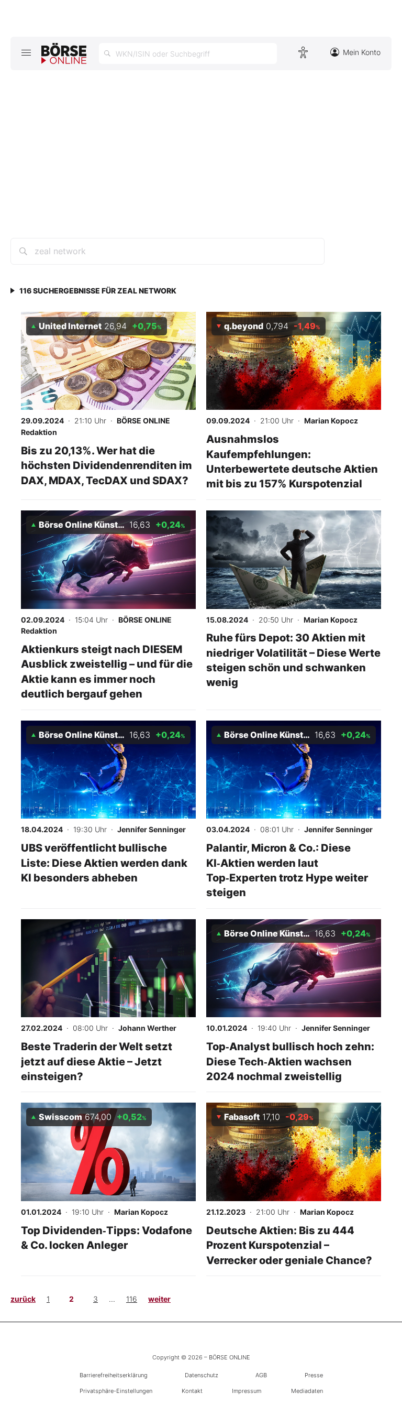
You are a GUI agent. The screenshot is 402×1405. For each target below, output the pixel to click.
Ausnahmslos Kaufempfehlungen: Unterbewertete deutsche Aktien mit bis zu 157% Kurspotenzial (292, 461)
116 (131, 1298)
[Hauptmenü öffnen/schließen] (25, 52)
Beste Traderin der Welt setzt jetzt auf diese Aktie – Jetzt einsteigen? (96, 1061)
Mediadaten (307, 1391)
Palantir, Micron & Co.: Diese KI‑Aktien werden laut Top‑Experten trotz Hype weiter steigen (287, 870)
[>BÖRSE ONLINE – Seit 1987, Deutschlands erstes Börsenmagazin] (63, 53)
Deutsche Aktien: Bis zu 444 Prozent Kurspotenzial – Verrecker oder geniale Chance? (289, 1245)
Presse (314, 1375)
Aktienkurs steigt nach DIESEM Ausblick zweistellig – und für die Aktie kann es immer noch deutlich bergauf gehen (107, 671)
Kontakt (192, 1391)
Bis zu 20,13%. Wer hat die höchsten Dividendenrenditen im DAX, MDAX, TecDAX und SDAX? (106, 465)
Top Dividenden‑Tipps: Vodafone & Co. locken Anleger (106, 1237)
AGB (261, 1375)
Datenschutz (201, 1375)
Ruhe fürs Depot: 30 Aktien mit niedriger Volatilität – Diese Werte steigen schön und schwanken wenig (293, 660)
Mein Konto (362, 52)
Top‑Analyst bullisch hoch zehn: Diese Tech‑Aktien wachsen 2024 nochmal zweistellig (290, 1061)
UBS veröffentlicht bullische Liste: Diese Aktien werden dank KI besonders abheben (104, 862)
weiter (159, 1298)
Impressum (246, 1391)
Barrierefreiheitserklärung (114, 1375)
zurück (23, 1298)
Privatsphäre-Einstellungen (116, 1391)
